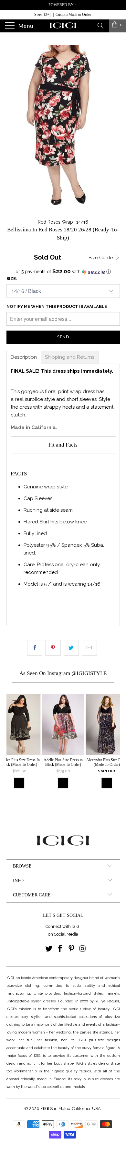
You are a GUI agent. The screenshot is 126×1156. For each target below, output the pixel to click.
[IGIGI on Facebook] (60, 949)
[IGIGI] (63, 25)
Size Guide (101, 258)
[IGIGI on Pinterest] (72, 949)
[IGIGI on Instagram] (83, 949)
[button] (63, 271)
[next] (113, 747)
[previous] (12, 747)
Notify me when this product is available (56, 306)
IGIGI (44, 1108)
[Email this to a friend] (89, 648)
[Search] (100, 25)
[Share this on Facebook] (34, 648)
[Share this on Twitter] (71, 648)
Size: (11, 278)
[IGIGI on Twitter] (49, 949)
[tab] (23, 357)
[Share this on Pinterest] (52, 648)
